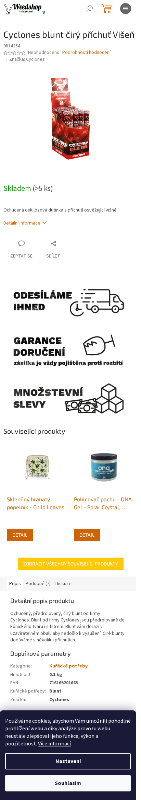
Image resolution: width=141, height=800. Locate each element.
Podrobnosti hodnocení (86, 52)
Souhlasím (68, 783)
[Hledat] (90, 8)
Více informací (54, 743)
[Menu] (125, 8)
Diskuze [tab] (63, 583)
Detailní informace (21, 223)
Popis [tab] (15, 583)
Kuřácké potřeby (68, 666)
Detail (19, 535)
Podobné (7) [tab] (38, 583)
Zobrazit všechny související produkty (70, 564)
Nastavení (68, 761)
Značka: (27, 59)
